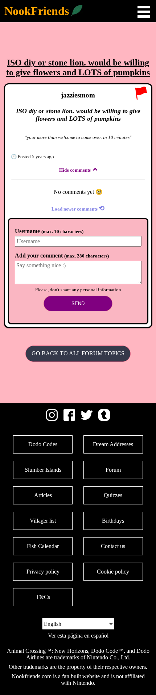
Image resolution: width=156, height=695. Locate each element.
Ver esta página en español (78, 635)
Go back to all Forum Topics (78, 353)
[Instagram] (52, 419)
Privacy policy (42, 571)
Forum (113, 470)
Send (78, 303)
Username (49, 231)
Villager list (43, 521)
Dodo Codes (42, 444)
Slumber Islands (43, 470)
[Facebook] (69, 419)
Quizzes (113, 495)
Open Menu (143, 12)
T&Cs (43, 597)
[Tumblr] (104, 419)
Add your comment (62, 255)
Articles (43, 495)
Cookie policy (113, 571)
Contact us (113, 546)
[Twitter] (87, 419)
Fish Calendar (43, 546)
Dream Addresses (113, 444)
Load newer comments (78, 208)
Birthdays (113, 521)
